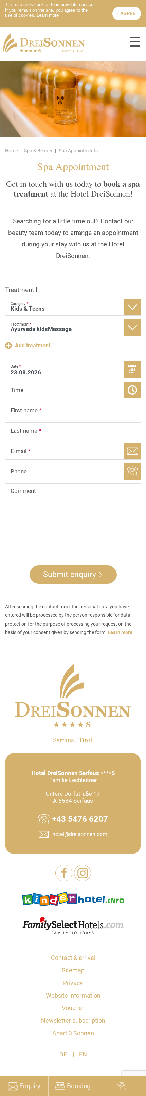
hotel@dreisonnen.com (79, 834)
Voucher (73, 1007)
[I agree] (126, 13)
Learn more (120, 632)
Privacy (73, 982)
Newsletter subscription (73, 1020)
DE (63, 1054)
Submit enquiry (69, 574)
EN (83, 1054)
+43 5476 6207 (80, 819)
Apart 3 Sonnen (73, 1033)
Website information (73, 995)
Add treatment (32, 345)
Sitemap (73, 970)
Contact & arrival (73, 957)
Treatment (21, 290)
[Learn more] (48, 15)
